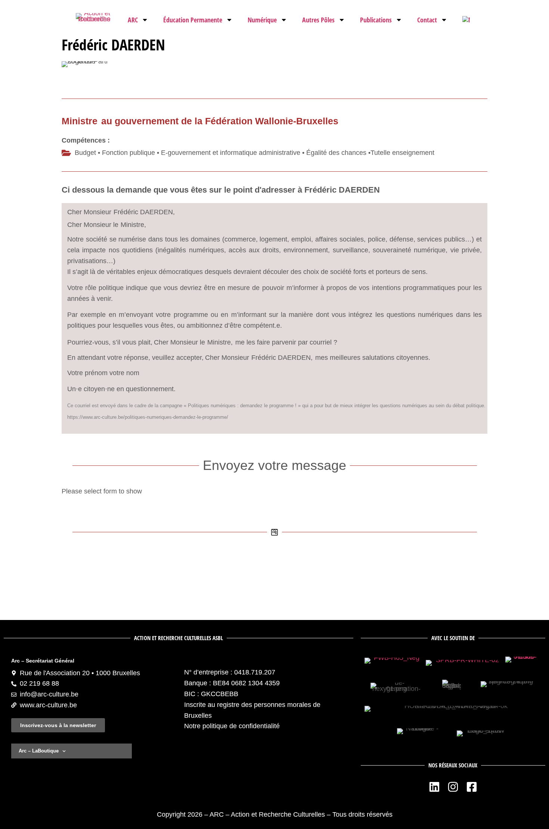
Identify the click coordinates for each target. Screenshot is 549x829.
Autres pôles (318, 19)
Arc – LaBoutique (39, 751)
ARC (133, 19)
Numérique (262, 19)
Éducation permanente (192, 19)
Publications (376, 19)
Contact (427, 19)
